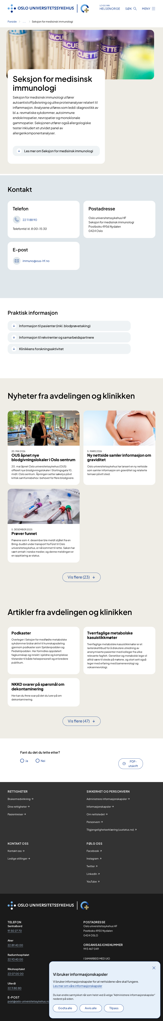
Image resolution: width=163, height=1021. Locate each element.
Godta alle (65, 1008)
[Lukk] (153, 967)
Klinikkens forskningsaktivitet (41, 349)
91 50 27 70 (15, 930)
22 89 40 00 (15, 945)
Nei (43, 761)
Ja (26, 761)
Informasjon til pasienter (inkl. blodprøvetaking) (54, 326)
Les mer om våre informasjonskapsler (77, 986)
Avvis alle (91, 1008)
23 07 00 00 (16, 973)
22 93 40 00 (15, 959)
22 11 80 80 (14, 988)
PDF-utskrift (133, 764)
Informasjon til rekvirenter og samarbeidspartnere (56, 337)
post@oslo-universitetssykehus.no (29, 1001)
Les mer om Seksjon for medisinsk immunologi (58, 151)
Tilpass (113, 1008)
